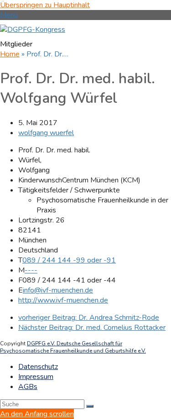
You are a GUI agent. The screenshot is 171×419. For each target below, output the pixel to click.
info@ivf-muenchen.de (58, 290)
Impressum (35, 377)
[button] (9, 15)
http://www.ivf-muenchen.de (63, 300)
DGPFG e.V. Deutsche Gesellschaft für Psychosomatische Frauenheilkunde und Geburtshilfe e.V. (73, 347)
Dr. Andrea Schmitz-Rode (88, 318)
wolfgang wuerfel (46, 133)
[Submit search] (89, 406)
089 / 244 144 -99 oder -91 (69, 260)
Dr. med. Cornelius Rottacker (92, 328)
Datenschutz (38, 367)
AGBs (27, 387)
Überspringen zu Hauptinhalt (45, 5)
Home (10, 54)
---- (31, 270)
